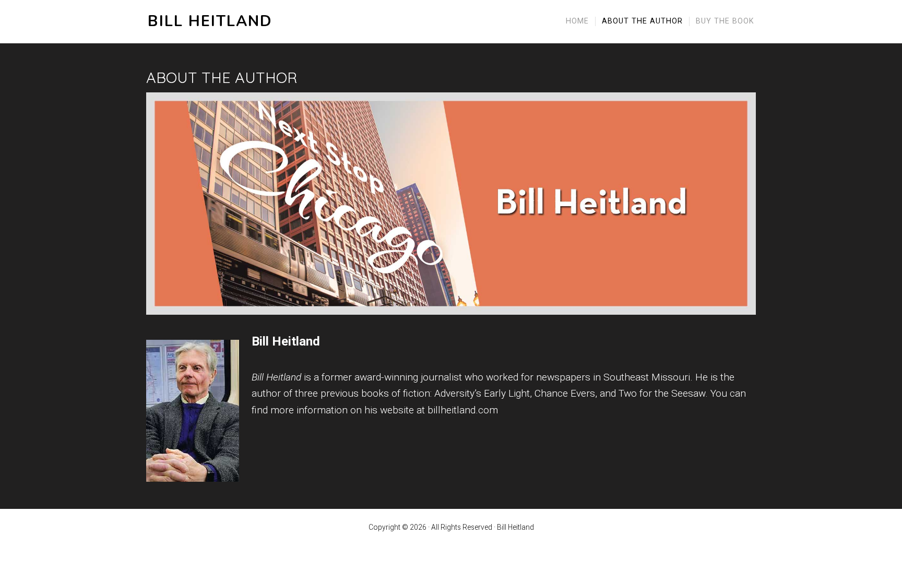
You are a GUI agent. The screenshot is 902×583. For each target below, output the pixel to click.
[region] (451, 203)
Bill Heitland (210, 22)
